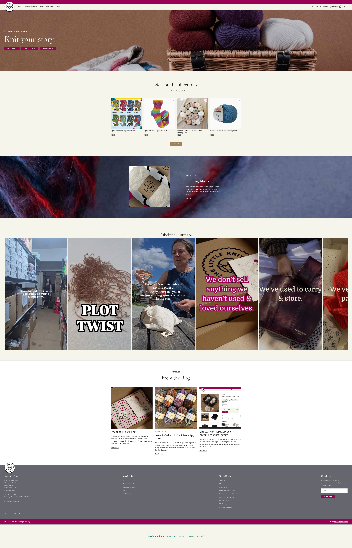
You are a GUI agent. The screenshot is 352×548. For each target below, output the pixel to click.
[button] (36, 294)
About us (222, 480)
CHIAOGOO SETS (29, 48)
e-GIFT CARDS (48, 48)
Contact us (223, 487)
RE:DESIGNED (11, 48)
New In (59, 7)
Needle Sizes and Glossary (228, 494)
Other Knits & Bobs (46, 7)
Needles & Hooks (31, 7)
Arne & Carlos (160, 431)
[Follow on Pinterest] (20, 514)
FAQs (221, 484)
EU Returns (223, 504)
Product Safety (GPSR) (227, 490)
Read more (115, 447)
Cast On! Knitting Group (227, 497)
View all (176, 144)
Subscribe (328, 496)
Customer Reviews (225, 507)
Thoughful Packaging (123, 432)
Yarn (19, 7)
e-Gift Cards (127, 494)
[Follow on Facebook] (5, 514)
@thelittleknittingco (176, 235)
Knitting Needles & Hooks (179, 91)
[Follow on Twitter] (10, 514)
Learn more (189, 198)
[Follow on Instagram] (15, 514)
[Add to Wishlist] (140, 100)
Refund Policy (224, 500)
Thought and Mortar (341, 522)
